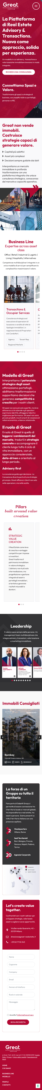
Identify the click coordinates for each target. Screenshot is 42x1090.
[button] (3, 737)
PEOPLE (5, 1082)
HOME (4, 1065)
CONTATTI (6, 1085)
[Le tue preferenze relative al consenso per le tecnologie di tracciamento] (38, 1086)
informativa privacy (25, 1015)
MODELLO (6, 1076)
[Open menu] (36, 6)
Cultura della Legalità (19, 1057)
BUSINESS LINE (8, 1074)
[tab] (18, 352)
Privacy (9, 1057)
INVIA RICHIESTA (18, 1022)
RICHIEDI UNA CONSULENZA (19, 72)
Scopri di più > (31, 713)
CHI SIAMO (6, 1068)
